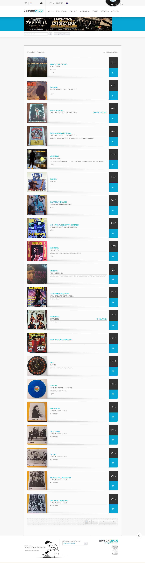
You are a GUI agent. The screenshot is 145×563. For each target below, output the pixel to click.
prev (29, 23)
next (116, 23)
